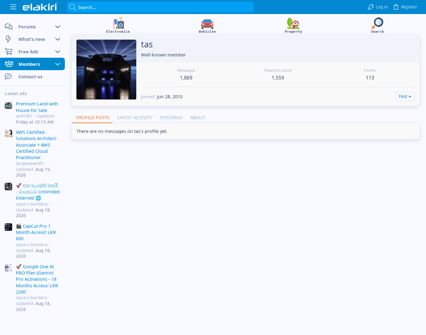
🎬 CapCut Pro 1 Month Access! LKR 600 (36, 232)
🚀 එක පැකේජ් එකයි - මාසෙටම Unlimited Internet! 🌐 (38, 191)
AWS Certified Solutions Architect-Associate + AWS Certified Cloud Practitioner (36, 145)
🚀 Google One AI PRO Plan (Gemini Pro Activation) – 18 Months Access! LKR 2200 (37, 279)
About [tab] (197, 117)
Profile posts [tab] (92, 117)
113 (370, 77)
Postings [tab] (171, 117)
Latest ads (16, 93)
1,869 (186, 77)
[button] (13, 7)
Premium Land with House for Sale (37, 106)
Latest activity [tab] (134, 117)
